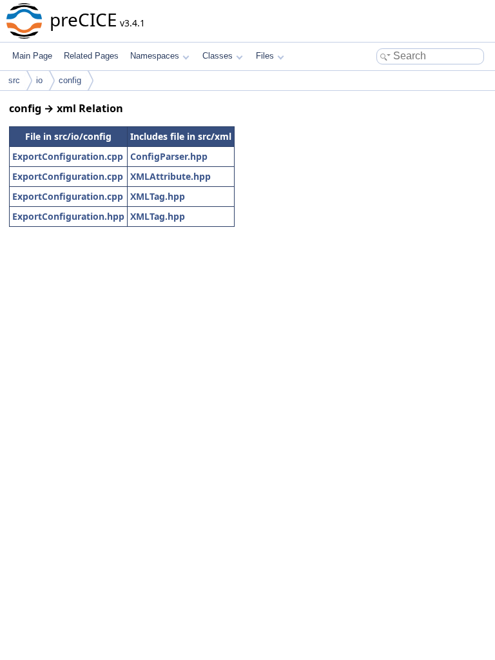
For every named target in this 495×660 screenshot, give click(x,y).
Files (265, 56)
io (39, 80)
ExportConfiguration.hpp (68, 216)
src (14, 80)
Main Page (32, 56)
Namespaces (154, 56)
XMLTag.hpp (157, 196)
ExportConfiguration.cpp (67, 156)
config (70, 80)
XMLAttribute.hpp (170, 176)
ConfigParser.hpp (169, 156)
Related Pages (91, 56)
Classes (217, 56)
